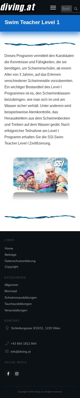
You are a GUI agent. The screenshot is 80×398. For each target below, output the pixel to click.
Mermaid (10, 291)
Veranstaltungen (15, 310)
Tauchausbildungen (18, 304)
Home (9, 248)
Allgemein (11, 285)
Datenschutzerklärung (20, 261)
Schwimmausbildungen (20, 297)
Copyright (11, 266)
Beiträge (10, 254)
